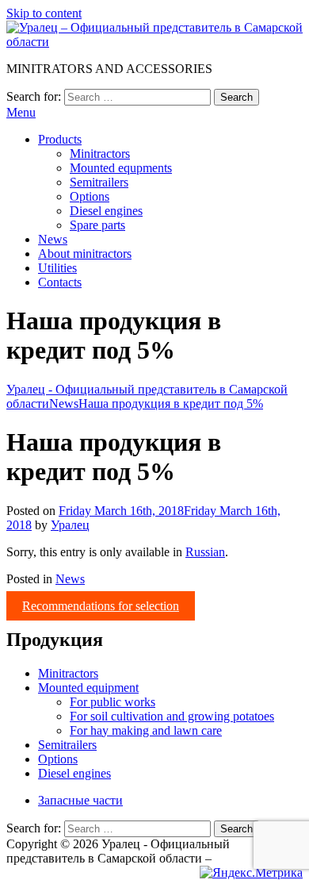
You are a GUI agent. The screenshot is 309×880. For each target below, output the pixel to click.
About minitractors (85, 253)
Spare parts (97, 225)
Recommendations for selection (100, 606)
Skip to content (44, 13)
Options (89, 196)
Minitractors (100, 153)
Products (60, 139)
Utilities (57, 268)
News (52, 239)
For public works (112, 702)
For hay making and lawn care (146, 730)
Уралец (70, 525)
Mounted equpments (121, 168)
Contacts (60, 282)
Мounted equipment (88, 687)
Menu (21, 112)
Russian (205, 552)
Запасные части (80, 800)
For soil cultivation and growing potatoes (172, 716)
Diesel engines (106, 210)
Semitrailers (99, 182)
